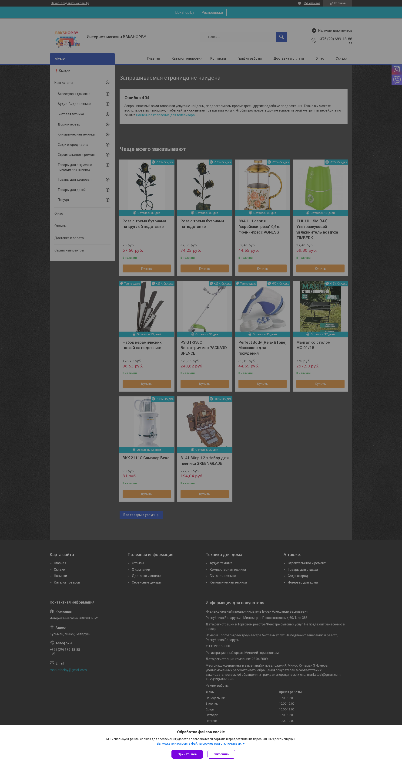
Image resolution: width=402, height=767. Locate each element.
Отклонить (221, 754)
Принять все (187, 754)
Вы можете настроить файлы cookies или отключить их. (199, 743)
